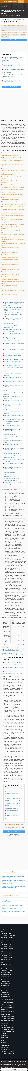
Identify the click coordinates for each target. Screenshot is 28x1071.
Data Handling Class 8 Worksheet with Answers (13, 437)
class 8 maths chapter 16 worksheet (10, 279)
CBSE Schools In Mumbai (6, 942)
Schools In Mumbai (5, 978)
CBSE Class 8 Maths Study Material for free (11, 32)
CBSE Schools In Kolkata (6, 950)
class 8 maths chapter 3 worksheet (10, 252)
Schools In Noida (4, 968)
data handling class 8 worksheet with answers (13, 288)
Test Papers (3, 1040)
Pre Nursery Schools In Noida (7, 1002)
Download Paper (14, 39)
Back (23, 47)
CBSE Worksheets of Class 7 (13, 800)
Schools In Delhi (4, 967)
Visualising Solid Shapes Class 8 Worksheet (12, 206)
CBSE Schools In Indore (6, 959)
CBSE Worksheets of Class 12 (13, 791)
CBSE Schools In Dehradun (7, 962)
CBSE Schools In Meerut (6, 955)
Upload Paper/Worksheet (14, 831)
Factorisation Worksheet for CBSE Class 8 (13, 350)
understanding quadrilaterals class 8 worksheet (13, 189)
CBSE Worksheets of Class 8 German (13, 673)
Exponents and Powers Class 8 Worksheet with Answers (11, 426)
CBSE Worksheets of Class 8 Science (13, 662)
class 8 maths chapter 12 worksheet (10, 269)
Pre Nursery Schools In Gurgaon (8, 1005)
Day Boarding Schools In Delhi (7, 1011)
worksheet (16, 267)
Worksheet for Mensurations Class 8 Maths (12, 370)
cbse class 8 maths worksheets (9, 294)
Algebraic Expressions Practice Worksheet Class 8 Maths (11, 475)
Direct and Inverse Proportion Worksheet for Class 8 (13, 382)
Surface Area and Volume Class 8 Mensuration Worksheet (12, 356)
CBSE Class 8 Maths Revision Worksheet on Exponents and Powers (13, 334)
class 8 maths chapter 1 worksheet (10, 247)
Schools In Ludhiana (5, 996)
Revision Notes (4, 1037)
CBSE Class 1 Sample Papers (7, 1016)
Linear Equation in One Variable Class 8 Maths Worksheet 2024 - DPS (13, 75)
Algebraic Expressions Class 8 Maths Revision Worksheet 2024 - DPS (13, 70)
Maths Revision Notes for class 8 (9, 653)
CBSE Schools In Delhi (6, 931)
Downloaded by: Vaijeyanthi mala (8, 912)
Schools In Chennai (5, 987)
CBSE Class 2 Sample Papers (7, 1018)
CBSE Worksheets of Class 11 (13, 793)
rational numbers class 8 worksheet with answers (13, 157)
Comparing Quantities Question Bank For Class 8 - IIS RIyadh (13, 483)
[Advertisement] (14, 44)
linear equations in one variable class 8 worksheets (14, 170)
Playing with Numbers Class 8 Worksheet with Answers (13, 460)
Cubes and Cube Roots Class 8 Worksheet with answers (11, 471)
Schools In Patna (5, 988)
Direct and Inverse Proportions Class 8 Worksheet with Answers (13, 456)
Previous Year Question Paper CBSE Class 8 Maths (13, 654)
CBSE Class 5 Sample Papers (7, 1023)
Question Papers (4, 1035)
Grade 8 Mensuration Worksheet (12, 365)
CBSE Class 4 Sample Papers (7, 1022)
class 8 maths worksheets (8, 152)
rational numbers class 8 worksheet (10, 155)
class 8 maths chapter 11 (8, 267)
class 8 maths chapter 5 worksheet (10, 254)
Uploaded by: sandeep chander (8, 883)
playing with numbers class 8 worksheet (11, 237)
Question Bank (4, 1033)
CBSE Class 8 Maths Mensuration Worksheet (12, 362)
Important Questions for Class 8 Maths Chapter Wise (14, 652)
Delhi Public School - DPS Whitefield (10, 34)
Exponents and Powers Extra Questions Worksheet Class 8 (13, 404)
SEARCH (21, 1)
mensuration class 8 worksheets (10, 192)
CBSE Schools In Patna (6, 953)
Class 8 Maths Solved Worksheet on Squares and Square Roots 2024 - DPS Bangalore (13, 64)
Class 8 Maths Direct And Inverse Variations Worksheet (12, 378)
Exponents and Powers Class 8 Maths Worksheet (13, 416)
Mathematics (22, 34)
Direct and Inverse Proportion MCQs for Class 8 (13, 389)
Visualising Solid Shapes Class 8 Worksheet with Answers (11, 445)
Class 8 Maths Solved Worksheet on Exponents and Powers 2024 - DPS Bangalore (13, 26)
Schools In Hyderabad (6, 983)
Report (13, 47)
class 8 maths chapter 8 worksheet (10, 262)
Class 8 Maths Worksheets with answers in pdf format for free (14, 29)
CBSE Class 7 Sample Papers (7, 1027)
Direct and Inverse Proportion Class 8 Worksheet (13, 393)
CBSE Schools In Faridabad (7, 937)
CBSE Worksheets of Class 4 (13, 808)
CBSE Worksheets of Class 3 (13, 810)
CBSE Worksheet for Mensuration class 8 (14, 367)
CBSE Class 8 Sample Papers (7, 1029)
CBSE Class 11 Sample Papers (7, 1051)
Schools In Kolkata (5, 985)
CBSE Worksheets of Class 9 (13, 798)
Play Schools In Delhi (5, 1009)
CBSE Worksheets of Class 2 (13, 813)
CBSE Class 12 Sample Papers (7, 1053)
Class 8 (12, 15)
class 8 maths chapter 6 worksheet (10, 257)
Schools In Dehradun (5, 998)
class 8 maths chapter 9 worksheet (10, 264)
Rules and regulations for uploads (14, 838)
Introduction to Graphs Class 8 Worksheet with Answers (11, 433)
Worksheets (3, 1042)
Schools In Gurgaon (5, 976)
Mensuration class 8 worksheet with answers (12, 194)
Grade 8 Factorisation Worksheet (13, 340)
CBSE (7, 15)
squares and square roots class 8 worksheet (12, 168)
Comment (5, 47)
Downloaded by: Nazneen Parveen (9, 908)
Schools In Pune (4, 979)
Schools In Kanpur (5, 992)
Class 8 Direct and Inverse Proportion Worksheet (13, 385)
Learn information (11, 1067)
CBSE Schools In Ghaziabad (7, 939)
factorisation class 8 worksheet (9, 184)
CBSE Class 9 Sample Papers (7, 1047)
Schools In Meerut (5, 990)
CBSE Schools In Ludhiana (7, 961)
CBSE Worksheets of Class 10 (13, 796)
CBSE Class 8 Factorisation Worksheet (14, 347)
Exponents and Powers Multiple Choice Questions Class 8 (13, 397)
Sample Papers (4, 1039)
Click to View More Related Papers (11, 86)
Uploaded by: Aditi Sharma (7, 877)
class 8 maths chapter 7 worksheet (10, 259)
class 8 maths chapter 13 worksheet (10, 271)
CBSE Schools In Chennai (6, 951)
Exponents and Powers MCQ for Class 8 (14, 419)
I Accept (14, 1069)
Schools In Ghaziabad (6, 974)
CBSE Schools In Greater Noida (8, 935)
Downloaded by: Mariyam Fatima (8, 902)
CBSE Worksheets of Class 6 (13, 803)
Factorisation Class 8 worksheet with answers (13, 187)
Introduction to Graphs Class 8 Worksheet (12, 213)
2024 (7, 36)
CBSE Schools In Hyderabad (7, 948)
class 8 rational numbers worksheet (10, 199)
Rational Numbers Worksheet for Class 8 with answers (13, 422)
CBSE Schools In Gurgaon (7, 940)
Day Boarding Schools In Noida (8, 1004)
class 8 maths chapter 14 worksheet (10, 274)
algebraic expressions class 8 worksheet (11, 197)
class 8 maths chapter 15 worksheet (10, 276)
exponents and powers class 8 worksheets (12, 219)
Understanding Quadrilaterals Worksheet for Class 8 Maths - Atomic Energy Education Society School (13, 59)
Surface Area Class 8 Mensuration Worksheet (12, 374)
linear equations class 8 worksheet (10, 201)
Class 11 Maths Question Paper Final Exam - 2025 (13, 876)
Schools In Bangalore (5, 981)
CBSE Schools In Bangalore (7, 946)
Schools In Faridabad (5, 972)
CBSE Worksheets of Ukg (12, 818)
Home (2, 15)
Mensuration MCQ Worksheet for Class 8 (14, 353)
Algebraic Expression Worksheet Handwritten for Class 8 (11, 337)
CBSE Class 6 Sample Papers (7, 1025)
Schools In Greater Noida (6, 970)
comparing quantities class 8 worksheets (12, 221)
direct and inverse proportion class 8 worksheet (13, 204)
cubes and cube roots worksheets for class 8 (13, 224)
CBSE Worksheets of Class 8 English (13, 664)
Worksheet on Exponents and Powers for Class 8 (13, 401)
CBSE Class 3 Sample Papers (7, 1020)
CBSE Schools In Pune (6, 944)
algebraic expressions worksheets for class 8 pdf (13, 234)
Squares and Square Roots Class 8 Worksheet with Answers (12, 430)
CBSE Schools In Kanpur (6, 957)
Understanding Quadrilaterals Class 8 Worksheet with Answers (12, 468)
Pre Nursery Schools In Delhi (7, 1007)
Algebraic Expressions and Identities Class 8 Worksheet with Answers (12, 452)
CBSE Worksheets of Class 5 (13, 805)
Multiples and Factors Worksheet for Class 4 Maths (13, 911)
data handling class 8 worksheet (9, 285)
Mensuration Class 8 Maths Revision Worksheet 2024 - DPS (11, 80)
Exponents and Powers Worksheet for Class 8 (13, 408)
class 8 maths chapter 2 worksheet (10, 249)
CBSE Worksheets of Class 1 (13, 815)
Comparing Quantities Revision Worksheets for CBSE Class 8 (11, 479)
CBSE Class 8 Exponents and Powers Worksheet (13, 412)
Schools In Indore (5, 994)
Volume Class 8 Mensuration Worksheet (14, 359)
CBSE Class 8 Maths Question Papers (10, 650)
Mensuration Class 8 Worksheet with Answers (12, 441)
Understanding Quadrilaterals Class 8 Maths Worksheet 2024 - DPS (12, 330)
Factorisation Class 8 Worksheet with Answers (13, 464)
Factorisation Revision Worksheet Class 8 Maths (14, 344)
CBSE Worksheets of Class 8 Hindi (13, 671)
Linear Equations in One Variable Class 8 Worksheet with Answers (13, 448)
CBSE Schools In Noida (6, 933)
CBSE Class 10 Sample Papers (7, 1049)
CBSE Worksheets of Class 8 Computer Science (13, 668)
